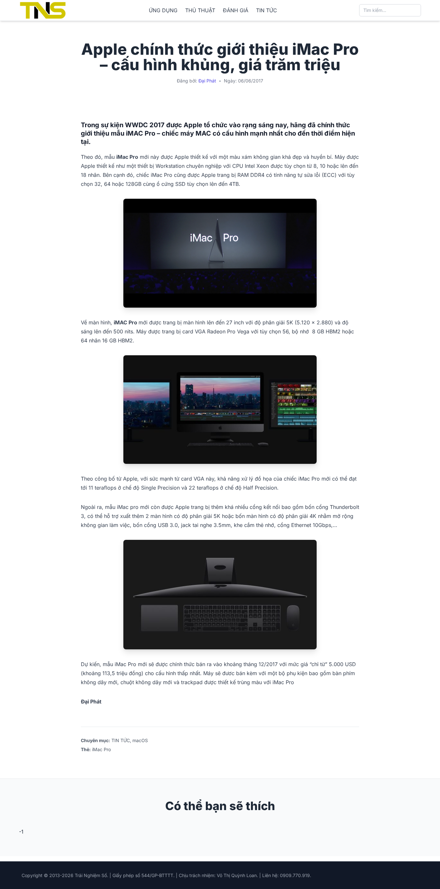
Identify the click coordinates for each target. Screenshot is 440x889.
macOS (140, 740)
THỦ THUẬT (200, 10)
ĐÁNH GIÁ (235, 10)
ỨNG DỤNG (163, 10)
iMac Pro (101, 749)
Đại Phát (207, 80)
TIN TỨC (266, 10)
